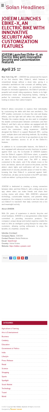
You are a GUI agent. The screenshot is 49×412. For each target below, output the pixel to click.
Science (5, 369)
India (3, 353)
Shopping (5, 372)
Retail (4, 364)
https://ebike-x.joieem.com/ (20, 246)
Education (6, 345)
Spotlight (5, 380)
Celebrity (5, 340)
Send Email (12, 241)
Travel (4, 393)
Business (5, 337)
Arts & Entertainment (10, 332)
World (4, 396)
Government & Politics (10, 348)
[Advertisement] (24, 292)
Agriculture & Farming (10, 329)
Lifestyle (5, 356)
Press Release (7, 361)
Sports (4, 377)
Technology (6, 388)
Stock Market (7, 385)
